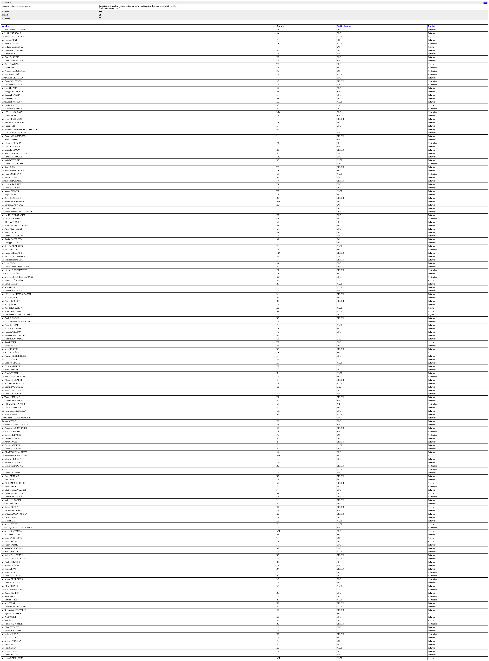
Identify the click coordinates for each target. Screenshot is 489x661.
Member (5, 26)
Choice (431, 26)
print (485, 3)
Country (280, 26)
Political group (344, 26)
